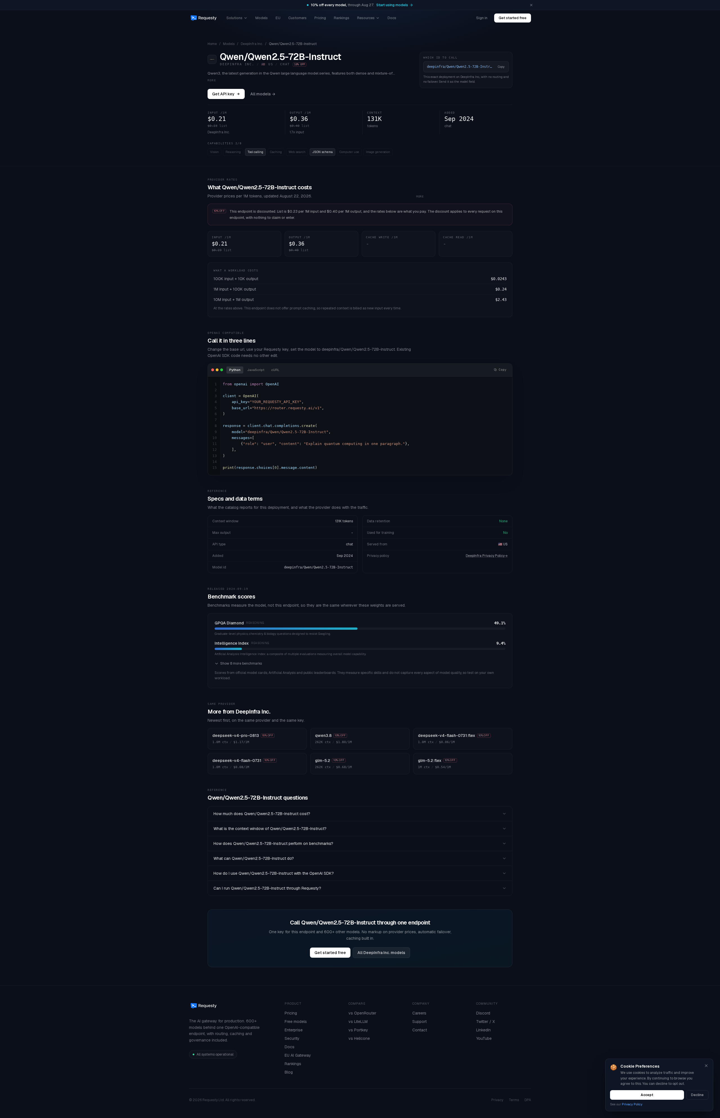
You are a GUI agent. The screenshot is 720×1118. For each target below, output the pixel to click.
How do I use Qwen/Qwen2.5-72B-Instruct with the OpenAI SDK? (273, 873)
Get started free (512, 17)
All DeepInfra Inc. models (381, 952)
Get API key (223, 93)
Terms (514, 1100)
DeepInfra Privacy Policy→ (487, 556)
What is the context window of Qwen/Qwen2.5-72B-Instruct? (270, 828)
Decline (697, 1095)
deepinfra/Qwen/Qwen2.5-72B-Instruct (318, 567)
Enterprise (294, 1029)
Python (234, 370)
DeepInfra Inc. (252, 44)
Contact (419, 1029)
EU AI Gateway (298, 1055)
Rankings (341, 17)
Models (261, 17)
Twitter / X (485, 1021)
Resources (366, 17)
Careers (419, 1013)
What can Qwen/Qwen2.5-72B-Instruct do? (253, 858)
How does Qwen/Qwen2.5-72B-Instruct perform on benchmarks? (273, 843)
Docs (392, 17)
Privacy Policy (632, 1104)
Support (419, 1021)
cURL (275, 370)
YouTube (484, 1038)
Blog (289, 1072)
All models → (262, 93)
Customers (297, 17)
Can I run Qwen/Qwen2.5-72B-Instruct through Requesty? (267, 888)
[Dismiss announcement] (531, 5)
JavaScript (255, 370)
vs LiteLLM (358, 1021)
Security (292, 1038)
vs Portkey (358, 1029)
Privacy (497, 1100)
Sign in (481, 17)
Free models (296, 1021)
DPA (528, 1100)
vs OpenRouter (362, 1013)
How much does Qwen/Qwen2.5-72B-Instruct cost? (261, 813)
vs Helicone (359, 1038)
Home (212, 44)
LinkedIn (483, 1029)
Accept (647, 1095)
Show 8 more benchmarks (241, 663)
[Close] (706, 1065)
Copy (501, 67)
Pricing (320, 17)
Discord (483, 1013)
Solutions (234, 17)
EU (278, 17)
